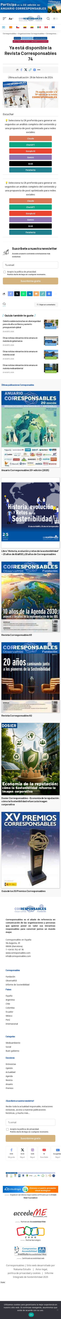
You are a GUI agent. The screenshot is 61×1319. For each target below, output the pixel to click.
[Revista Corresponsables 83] (30, 597)
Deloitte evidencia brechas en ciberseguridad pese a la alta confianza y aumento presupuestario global (22, 324)
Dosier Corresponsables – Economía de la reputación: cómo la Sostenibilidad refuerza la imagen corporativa (30, 801)
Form (3, 1282)
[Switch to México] (39, 27)
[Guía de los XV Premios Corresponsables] (30, 850)
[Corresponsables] (30, 18)
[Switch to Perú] (46, 27)
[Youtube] (44, 1153)
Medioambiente (51, 358)
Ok (31, 1315)
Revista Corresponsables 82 (16, 715)
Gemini (30, 157)
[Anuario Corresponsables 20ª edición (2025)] (30, 429)
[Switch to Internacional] (53, 27)
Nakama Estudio (22, 1269)
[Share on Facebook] (21, 70)
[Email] (36, 293)
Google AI (30, 151)
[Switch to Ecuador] (31, 27)
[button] (30, 70)
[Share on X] (26, 70)
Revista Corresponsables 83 (16, 635)
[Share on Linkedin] (30, 293)
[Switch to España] (10, 27)
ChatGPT (30, 144)
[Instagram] (32, 1153)
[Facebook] (11, 1153)
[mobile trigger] (5, 18)
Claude (30, 138)
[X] (22, 1153)
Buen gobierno (27, 38)
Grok (30, 163)
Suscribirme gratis (31, 281)
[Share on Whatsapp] (23, 293)
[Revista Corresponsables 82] (30, 677)
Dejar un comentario (47, 304)
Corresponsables (40, 38)
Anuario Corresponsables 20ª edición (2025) (25, 470)
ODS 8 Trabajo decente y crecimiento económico (30, 41)
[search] (48, 18)
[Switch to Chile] (17, 27)
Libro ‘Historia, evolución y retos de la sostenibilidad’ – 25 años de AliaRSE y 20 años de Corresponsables (30, 552)
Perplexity (30, 170)
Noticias (17, 38)
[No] (57, 1310)
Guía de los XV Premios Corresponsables (23, 891)
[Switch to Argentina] (3, 27)
